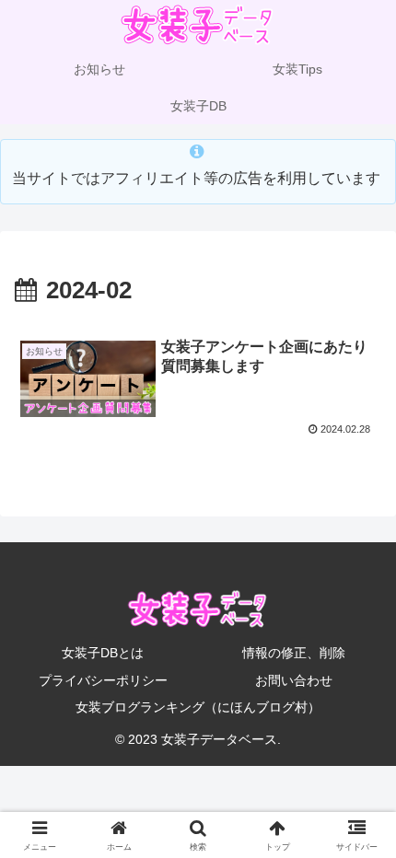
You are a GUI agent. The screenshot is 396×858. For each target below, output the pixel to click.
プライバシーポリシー (103, 680)
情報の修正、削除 (293, 652)
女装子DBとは (103, 652)
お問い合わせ (293, 680)
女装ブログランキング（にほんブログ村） (198, 707)
